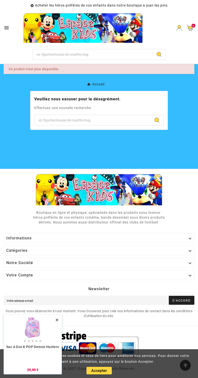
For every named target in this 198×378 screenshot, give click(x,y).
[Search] (159, 54)
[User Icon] (179, 28)
